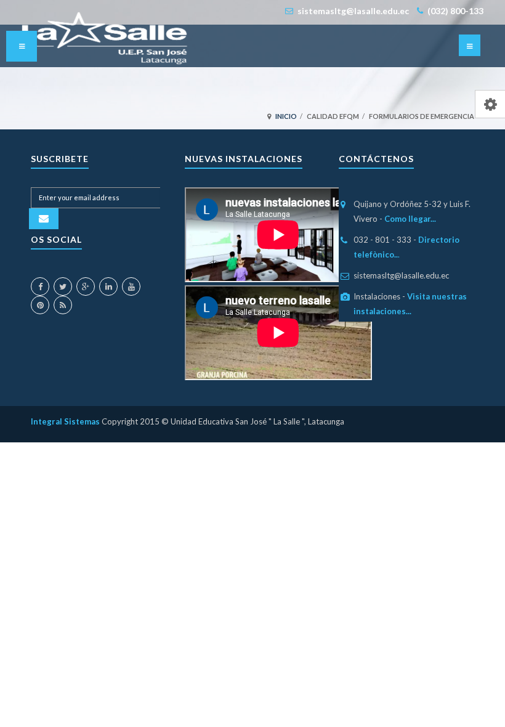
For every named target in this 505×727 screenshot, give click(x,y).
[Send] (44, 218)
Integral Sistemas (66, 421)
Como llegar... (410, 219)
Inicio (286, 116)
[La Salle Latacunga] (105, 38)
